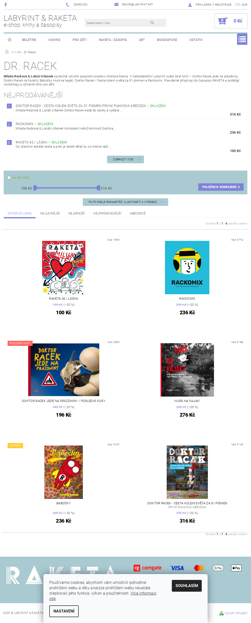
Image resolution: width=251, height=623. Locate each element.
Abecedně (138, 213)
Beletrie (29, 40)
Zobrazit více (123, 159)
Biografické (167, 40)
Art (142, 40)
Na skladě (21, 177)
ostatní (195, 40)
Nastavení (64, 611)
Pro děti (80, 40)
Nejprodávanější (107, 213)
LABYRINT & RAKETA (40, 20)
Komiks (55, 40)
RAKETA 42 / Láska (41, 142)
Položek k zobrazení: (221, 187)
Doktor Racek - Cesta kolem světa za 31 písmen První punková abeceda (91, 106)
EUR (244, 4)
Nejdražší (76, 213)
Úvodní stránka (10, 40)
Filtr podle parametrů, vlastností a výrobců (123, 202)
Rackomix (34, 124)
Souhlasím (187, 585)
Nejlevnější (50, 213)
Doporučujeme (20, 213)
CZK (238, 4)
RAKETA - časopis (113, 40)
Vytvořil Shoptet (236, 613)
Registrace (223, 4)
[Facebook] (6, 4)
